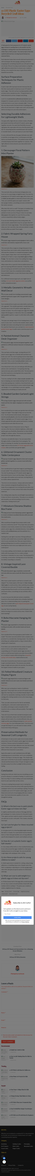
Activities (4, 1144)
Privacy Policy (11, 1165)
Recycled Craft (13, 893)
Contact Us (20, 1165)
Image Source (4, 188)
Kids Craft (4, 893)
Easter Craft (8, 891)
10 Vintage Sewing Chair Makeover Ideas (20, 1096)
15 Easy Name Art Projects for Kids (18, 1076)
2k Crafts (6, 1168)
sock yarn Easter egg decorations (15, 281)
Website (3, 1027)
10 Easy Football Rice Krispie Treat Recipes (20, 1109)
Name (3, 1012)
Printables (27, 1144)
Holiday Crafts (17, 1144)
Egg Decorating (25, 891)
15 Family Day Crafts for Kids (16, 1050)
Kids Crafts (16, 1146)
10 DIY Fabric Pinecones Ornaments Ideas (20, 1102)
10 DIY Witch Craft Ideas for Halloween (19, 1070)
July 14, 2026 (23, 17)
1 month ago (13, 1052)
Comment (4, 992)
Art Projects (4, 1146)
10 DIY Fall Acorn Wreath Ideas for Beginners (21, 1115)
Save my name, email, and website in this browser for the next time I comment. (17, 1036)
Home (2, 7)
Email (3, 1020)
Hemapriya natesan (11, 17)
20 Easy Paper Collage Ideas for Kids (19, 1089)
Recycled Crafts (9, 7)
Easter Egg (16, 891)
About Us (3, 1165)
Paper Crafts (16, 1148)
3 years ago (13, 1072)
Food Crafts (4, 1148)
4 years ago (13, 1098)
